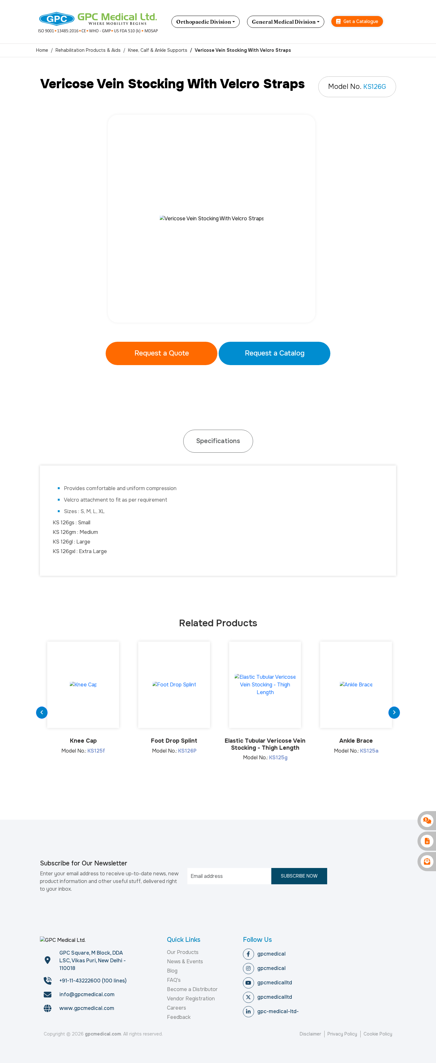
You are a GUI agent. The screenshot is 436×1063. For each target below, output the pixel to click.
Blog (172, 970)
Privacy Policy (342, 1034)
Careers (176, 1007)
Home (42, 50)
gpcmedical (271, 953)
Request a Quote (161, 353)
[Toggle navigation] (395, 22)
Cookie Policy (378, 1034)
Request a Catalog (274, 353)
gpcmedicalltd (274, 982)
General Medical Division (284, 22)
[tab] (218, 441)
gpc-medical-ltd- (278, 1011)
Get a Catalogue (360, 21)
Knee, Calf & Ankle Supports (157, 50)
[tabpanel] (218, 219)
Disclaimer (310, 1034)
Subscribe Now (299, 876)
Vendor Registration (191, 998)
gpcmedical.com (103, 1034)
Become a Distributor (192, 989)
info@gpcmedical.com (87, 994)
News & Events (185, 961)
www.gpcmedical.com (86, 1008)
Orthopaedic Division (203, 22)
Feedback (179, 1017)
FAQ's (174, 980)
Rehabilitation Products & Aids (88, 50)
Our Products (183, 952)
